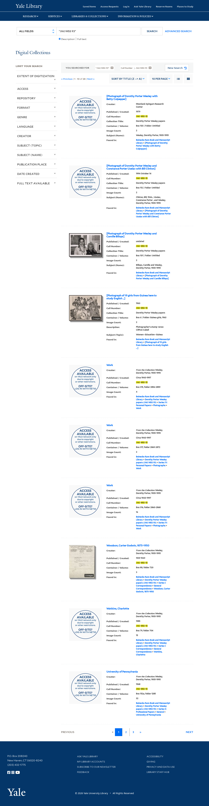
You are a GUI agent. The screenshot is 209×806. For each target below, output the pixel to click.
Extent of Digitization (35, 76)
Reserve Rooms (164, 6)
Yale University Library (29, 6)
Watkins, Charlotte (117, 608)
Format (23, 108)
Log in (126, 6)
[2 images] (85, 244)
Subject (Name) (29, 155)
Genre (22, 117)
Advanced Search (178, 31)
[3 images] (82, 561)
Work (109, 365)
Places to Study (185, 6)
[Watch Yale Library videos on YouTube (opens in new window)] (18, 772)
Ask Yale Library (142, 6)
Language (25, 126)
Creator (24, 136)
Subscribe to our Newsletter (96, 767)
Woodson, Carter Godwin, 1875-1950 (127, 545)
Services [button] (54, 16)
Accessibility (155, 756)
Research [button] (29, 16)
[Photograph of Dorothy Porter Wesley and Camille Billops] (131, 235)
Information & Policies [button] (134, 16)
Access (22, 89)
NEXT (189, 732)
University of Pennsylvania (122, 671)
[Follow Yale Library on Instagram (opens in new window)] (12, 772)
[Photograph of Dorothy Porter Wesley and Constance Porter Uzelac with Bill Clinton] (131, 167)
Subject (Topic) (29, 145)
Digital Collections (33, 52)
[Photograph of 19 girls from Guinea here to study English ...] (131, 297)
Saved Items (89, 6)
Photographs (159, 405)
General (160, 712)
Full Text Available (33, 183)
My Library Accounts (91, 761)
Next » (91, 78)
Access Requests (109, 6)
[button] (152, 31)
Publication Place (32, 164)
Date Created (28, 174)
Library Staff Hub (158, 772)
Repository (26, 98)
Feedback (83, 772)
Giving (151, 761)
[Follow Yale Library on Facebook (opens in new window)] (8, 772)
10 (160, 78)
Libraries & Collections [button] (89, 16)
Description (67, 39)
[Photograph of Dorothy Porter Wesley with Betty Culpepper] (132, 98)
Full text (81, 39)
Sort (127, 78)
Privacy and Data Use (161, 767)
